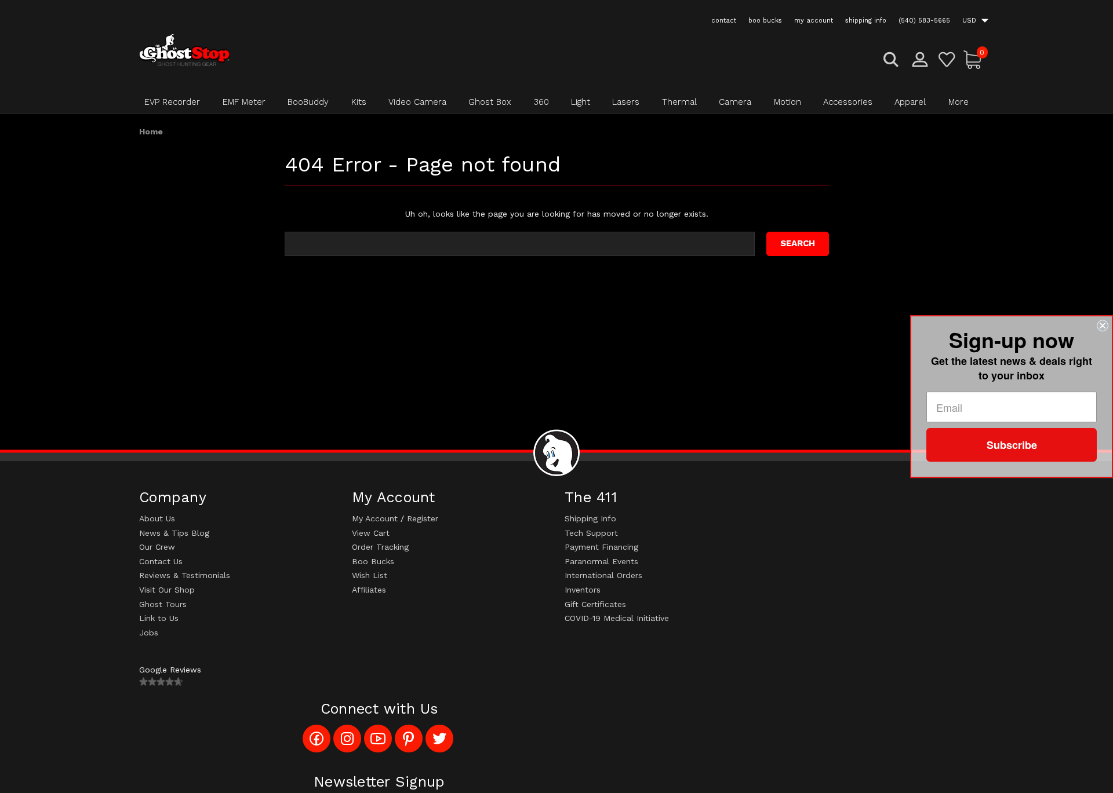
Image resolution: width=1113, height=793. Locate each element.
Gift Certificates (595, 604)
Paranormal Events (601, 561)
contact (723, 20)
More (958, 102)
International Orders (603, 575)
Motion (787, 102)
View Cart (371, 533)
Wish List (369, 575)
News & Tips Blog (174, 533)
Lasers (625, 102)
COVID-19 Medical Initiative (617, 618)
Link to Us (159, 618)
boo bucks (765, 20)
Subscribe (1012, 444)
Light (580, 102)
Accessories (847, 102)
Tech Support (591, 533)
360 (541, 102)
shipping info (865, 20)
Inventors (583, 589)
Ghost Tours (163, 604)
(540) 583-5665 (924, 20)
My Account (375, 518)
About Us (157, 518)
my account (813, 20)
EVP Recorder (172, 102)
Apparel (910, 102)
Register (422, 518)
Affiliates (369, 589)
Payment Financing (601, 546)
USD (970, 20)
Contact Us (161, 561)
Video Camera (417, 102)
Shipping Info (590, 518)
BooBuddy (308, 102)
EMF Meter (244, 102)
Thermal (679, 102)
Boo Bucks (373, 561)
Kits (358, 102)
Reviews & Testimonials (184, 575)
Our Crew (157, 546)
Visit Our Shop (167, 589)
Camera (735, 102)
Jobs (148, 632)
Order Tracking (380, 546)
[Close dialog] (1102, 325)
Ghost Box (489, 102)
